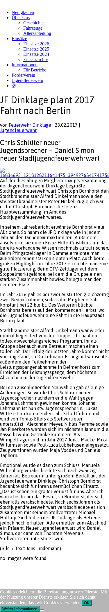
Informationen (24, 64)
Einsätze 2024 (36, 54)
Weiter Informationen (19, 609)
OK (87, 603)
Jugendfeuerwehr (27, 80)
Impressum (9, 569)
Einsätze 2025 (36, 48)
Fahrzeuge (32, 28)
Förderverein (23, 75)
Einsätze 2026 (36, 43)
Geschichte (33, 22)
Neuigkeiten (23, 12)
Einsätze (19, 38)
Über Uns (21, 17)
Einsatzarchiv (35, 59)
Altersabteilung (37, 33)
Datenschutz (31, 569)
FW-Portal (52, 569)
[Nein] (42, 610)
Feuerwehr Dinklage (30, 125)
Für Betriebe (34, 69)
